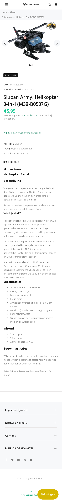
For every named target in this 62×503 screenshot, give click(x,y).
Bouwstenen (26, 149)
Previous (5, 43)
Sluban (13, 12)
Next (57, 43)
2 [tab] (32, 65)
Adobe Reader (18, 371)
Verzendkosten (30, 116)
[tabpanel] (31, 41)
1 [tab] (30, 65)
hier (54, 360)
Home (4, 12)
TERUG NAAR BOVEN (31, 495)
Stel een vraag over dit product (24, 133)
